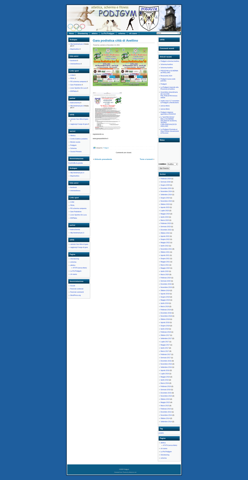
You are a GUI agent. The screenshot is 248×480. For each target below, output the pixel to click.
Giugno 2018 (165, 326)
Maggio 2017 (165, 345)
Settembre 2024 (166, 195)
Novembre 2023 (166, 201)
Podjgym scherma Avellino (170, 61)
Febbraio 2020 (166, 278)
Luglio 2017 (165, 342)
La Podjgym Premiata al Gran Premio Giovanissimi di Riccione (170, 131)
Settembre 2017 (166, 338)
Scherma (73, 148)
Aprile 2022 (165, 246)
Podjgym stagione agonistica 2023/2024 (168, 113)
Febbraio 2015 (166, 409)
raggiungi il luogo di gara (79, 124)
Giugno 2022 (165, 239)
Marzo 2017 (165, 351)
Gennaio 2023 (166, 226)
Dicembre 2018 (166, 313)
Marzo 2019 (165, 306)
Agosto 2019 (165, 294)
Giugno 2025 (165, 185)
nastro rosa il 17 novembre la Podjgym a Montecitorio (170, 102)
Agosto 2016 (165, 370)
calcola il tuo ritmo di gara (79, 119)
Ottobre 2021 (165, 252)
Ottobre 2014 (165, 418)
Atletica (72, 135)
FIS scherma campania (78, 81)
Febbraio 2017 (166, 354)
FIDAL (72, 78)
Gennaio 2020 (166, 281)
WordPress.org (75, 295)
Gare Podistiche (76, 85)
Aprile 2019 (165, 303)
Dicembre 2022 (166, 230)
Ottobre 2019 (165, 290)
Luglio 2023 (165, 211)
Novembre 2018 (166, 316)
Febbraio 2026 (166, 179)
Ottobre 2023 (165, 204)
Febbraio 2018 (166, 332)
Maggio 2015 (165, 402)
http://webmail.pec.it (77, 44)
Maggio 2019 (165, 300)
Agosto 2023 (165, 207)
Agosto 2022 (165, 236)
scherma (121, 33)
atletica (94, 33)
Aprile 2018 (165, 329)
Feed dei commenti (77, 292)
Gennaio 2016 (166, 390)
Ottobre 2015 (165, 399)
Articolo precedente (103, 159)
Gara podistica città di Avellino (115, 40)
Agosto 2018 (165, 322)
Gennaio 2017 (166, 358)
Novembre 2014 (166, 415)
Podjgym (73, 145)
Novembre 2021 (166, 249)
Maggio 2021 (165, 262)
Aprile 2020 (165, 271)
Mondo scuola (75, 142)
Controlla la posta (75, 163)
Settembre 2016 (166, 367)
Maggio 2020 (165, 268)
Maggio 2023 (165, 214)
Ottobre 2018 (165, 319)
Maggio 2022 (165, 242)
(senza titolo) (165, 106)
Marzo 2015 (165, 406)
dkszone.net (132, 472)
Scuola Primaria (76, 151)
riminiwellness (75, 64)
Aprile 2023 (165, 217)
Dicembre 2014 (166, 412)
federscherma (75, 103)
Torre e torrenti (146, 159)
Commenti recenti (167, 48)
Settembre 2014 (166, 422)
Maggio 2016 (165, 377)
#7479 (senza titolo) (80, 268)
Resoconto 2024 (166, 76)
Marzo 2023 (165, 220)
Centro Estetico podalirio (79, 139)
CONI (72, 75)
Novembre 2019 (166, 287)
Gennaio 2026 (166, 182)
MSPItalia (73, 91)
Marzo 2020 (165, 274)
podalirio (161, 433)
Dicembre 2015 (166, 393)
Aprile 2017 (165, 348)
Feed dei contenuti (76, 289)
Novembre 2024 (166, 191)
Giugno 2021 (165, 258)
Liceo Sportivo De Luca (78, 88)
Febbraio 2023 (166, 223)
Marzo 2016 (165, 383)
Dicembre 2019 (166, 284)
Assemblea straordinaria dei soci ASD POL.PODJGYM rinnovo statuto (169, 94)
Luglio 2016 (165, 374)
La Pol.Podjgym (107, 33)
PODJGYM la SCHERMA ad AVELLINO (169, 71)
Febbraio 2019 (166, 310)
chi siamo (133, 33)
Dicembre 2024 (166, 188)
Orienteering (83, 33)
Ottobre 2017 (165, 335)
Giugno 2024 (165, 198)
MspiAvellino (74, 49)
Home (71, 33)
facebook (73, 60)
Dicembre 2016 (166, 361)
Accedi (72, 286)
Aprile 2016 (165, 380)
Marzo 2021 (165, 265)
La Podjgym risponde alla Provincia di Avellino (170, 88)
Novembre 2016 (166, 364)
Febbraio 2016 (166, 386)
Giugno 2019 (165, 297)
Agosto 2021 (165, 255)
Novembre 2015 (166, 396)
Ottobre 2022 (165, 233)
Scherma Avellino (167, 64)
